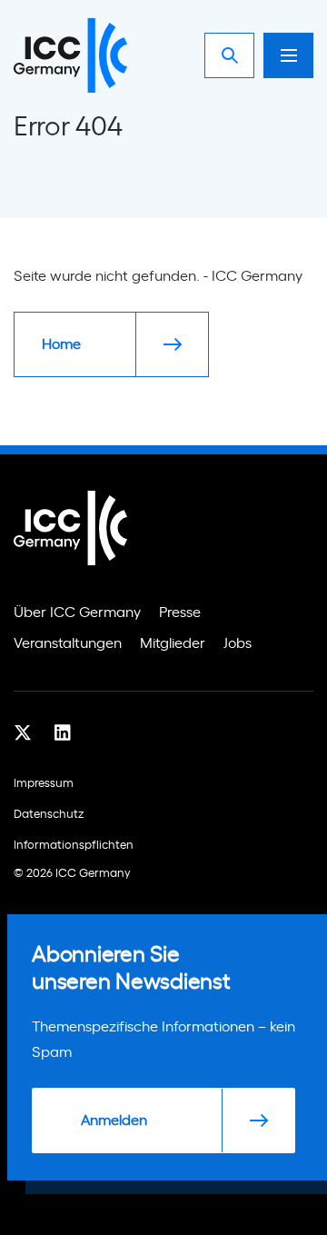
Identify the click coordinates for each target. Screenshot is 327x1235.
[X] (23, 732)
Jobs (237, 643)
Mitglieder (172, 643)
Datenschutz (49, 815)
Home (61, 344)
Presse (180, 612)
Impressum (44, 784)
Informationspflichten (74, 846)
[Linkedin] (62, 732)
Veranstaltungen (68, 643)
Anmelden (114, 1120)
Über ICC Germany (77, 612)
